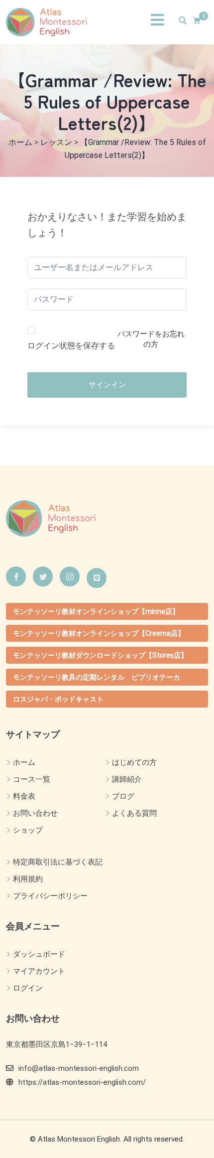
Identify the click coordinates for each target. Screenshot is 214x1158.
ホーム (24, 762)
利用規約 (28, 878)
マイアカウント (39, 971)
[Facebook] (16, 576)
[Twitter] (43, 576)
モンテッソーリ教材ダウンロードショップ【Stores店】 (100, 655)
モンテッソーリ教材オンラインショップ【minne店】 (96, 611)
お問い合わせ (35, 813)
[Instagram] (70, 576)
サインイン (107, 384)
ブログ (123, 796)
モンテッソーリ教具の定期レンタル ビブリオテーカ (96, 677)
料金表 (24, 796)
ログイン (28, 988)
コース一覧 (31, 779)
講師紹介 (127, 779)
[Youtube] (97, 578)
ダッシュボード (39, 954)
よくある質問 (134, 813)
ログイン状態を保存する (71, 345)
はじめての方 (134, 762)
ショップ (28, 830)
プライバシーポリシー (50, 895)
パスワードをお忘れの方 (151, 339)
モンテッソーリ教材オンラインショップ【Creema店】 (99, 633)
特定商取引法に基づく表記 (58, 862)
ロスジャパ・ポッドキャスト (58, 699)
